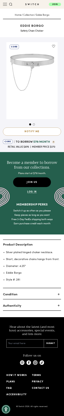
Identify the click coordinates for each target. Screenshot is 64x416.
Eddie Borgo (42, 15)
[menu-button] (5, 4)
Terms (36, 375)
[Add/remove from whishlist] (53, 46)
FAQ (9, 388)
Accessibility (16, 394)
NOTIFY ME (32, 131)
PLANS (10, 382)
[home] (32, 4)
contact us (40, 388)
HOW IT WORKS (16, 375)
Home (18, 15)
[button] (10, 4)
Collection (28, 15)
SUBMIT (50, 343)
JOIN (55, 4)
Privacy (37, 382)
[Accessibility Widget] (5, 409)
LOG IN (32, 192)
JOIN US (32, 182)
